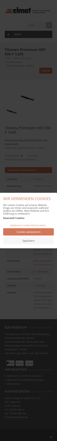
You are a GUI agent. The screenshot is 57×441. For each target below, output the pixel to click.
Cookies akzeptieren (28, 231)
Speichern (28, 240)
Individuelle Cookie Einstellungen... (28, 225)
